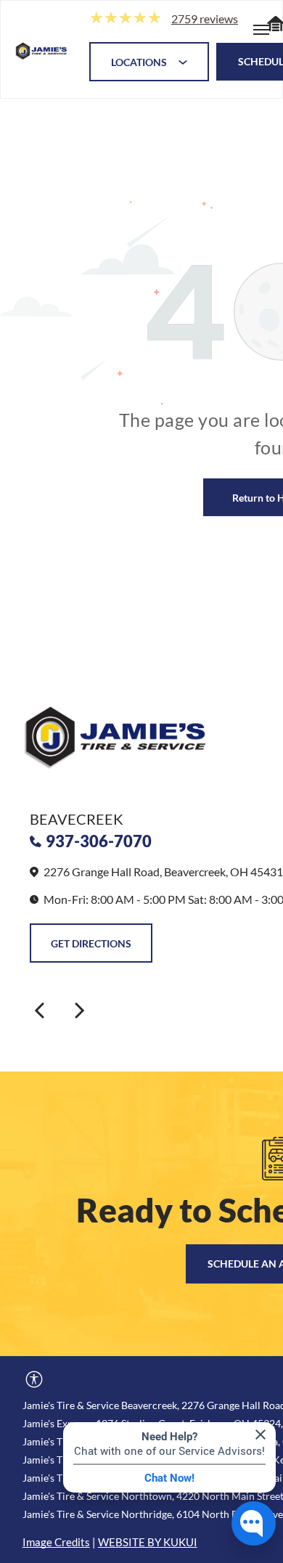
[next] (80, 1009)
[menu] (261, 29)
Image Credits (56, 1541)
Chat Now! (169, 1478)
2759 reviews (204, 18)
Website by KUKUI (147, 1541)
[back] (39, 1009)
